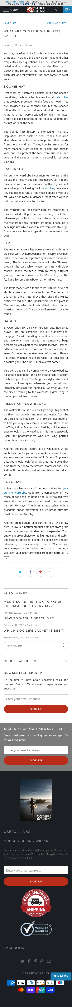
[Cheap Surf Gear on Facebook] (29, 961)
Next (63, 23)
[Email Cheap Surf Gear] (49, 961)
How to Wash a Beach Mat (29, 618)
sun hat (49, 188)
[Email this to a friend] (50, 572)
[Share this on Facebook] (30, 572)
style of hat (61, 97)
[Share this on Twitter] (20, 572)
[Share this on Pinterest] (40, 572)
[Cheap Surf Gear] (36, 9)
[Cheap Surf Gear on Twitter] (22, 961)
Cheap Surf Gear (40, 973)
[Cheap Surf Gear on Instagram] (42, 961)
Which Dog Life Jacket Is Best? (34, 630)
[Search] (58, 9)
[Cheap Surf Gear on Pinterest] (36, 961)
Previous (53, 23)
